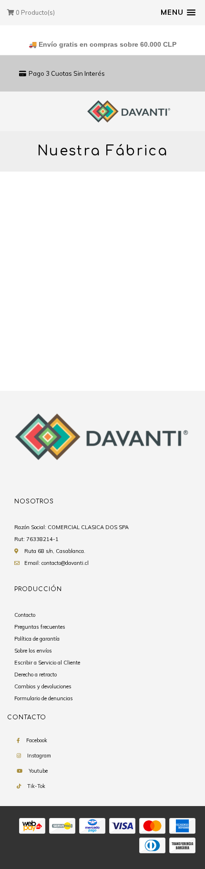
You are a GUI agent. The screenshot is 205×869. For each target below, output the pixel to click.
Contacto (24, 615)
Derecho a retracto (35, 674)
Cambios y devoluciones (43, 686)
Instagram (39, 755)
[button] (178, 12)
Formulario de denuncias (43, 698)
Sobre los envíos (33, 650)
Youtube (38, 770)
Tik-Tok (36, 786)
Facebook (36, 740)
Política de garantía (37, 638)
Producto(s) (35, 12)
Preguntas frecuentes (39, 627)
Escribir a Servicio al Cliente (47, 662)
